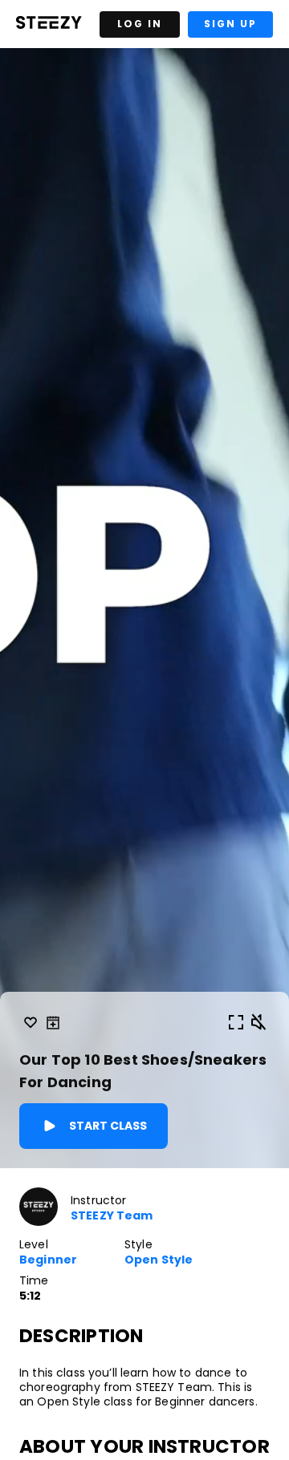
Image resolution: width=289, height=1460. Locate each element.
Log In (139, 23)
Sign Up (230, 23)
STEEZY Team (112, 1216)
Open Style (158, 1260)
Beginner (48, 1260)
